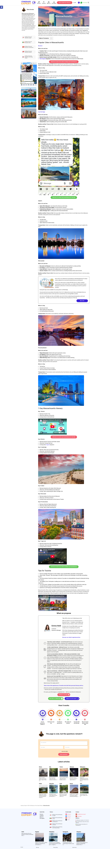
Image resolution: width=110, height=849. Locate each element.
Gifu (81, 783)
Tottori (61, 767)
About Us (49, 3)
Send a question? (63, 754)
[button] (1, 7)
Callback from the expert (71, 698)
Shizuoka (51, 783)
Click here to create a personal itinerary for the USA (63, 197)
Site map (37, 847)
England (48, 444)
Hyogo (71, 783)
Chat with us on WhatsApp (54, 698)
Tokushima (51, 831)
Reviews (39, 3)
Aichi (61, 783)
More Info (82, 300)
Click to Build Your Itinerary (64, 2)
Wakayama (82, 767)
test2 (22, 831)
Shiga (40, 783)
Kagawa (37, 831)
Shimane (72, 767)
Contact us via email (63, 694)
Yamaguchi (65, 831)
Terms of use (74, 847)
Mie (50, 767)
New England (43, 58)
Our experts (54, 3)
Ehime (40, 767)
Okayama (78, 831)
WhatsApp (79, 816)
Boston (40, 46)
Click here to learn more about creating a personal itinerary (64, 61)
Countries (44, 3)
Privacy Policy (55, 847)
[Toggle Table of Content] (50, 38)
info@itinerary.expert (81, 814)
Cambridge (41, 112)
